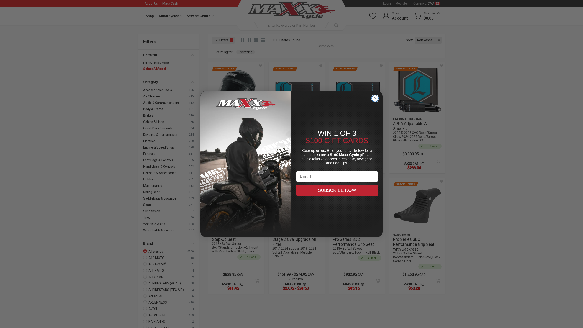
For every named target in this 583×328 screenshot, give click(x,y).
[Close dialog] (375, 98)
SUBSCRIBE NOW (337, 190)
